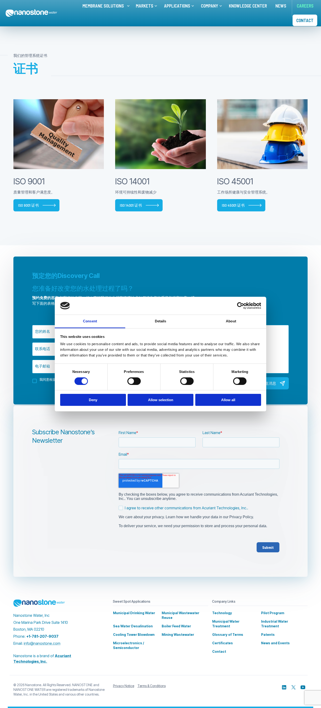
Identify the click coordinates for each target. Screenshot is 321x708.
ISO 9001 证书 (28, 205)
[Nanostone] (39, 603)
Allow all (228, 400)
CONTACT (304, 20)
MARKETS (144, 5)
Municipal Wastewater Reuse (180, 615)
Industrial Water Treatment (274, 623)
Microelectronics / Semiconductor (128, 645)
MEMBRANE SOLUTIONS (103, 5)
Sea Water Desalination (133, 626)
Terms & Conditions (151, 686)
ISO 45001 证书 (233, 205)
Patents (268, 635)
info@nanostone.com (42, 643)
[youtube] (303, 687)
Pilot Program (272, 613)
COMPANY (209, 5)
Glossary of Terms (227, 635)
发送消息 (268, 383)
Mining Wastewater (178, 635)
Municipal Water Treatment (225, 623)
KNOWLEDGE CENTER (248, 5)
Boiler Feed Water (176, 626)
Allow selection (160, 400)
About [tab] (231, 321)
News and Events (275, 643)
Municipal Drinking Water (134, 613)
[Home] (31, 13)
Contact (219, 651)
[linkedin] (284, 687)
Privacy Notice (123, 686)
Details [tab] (160, 321)
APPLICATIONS (177, 5)
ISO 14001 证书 (131, 205)
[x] (293, 687)
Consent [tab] (90, 321)
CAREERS (305, 5)
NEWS (280, 5)
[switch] (134, 381)
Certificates (222, 643)
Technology (222, 613)
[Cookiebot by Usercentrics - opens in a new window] (240, 305)
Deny (93, 400)
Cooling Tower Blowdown (134, 635)
